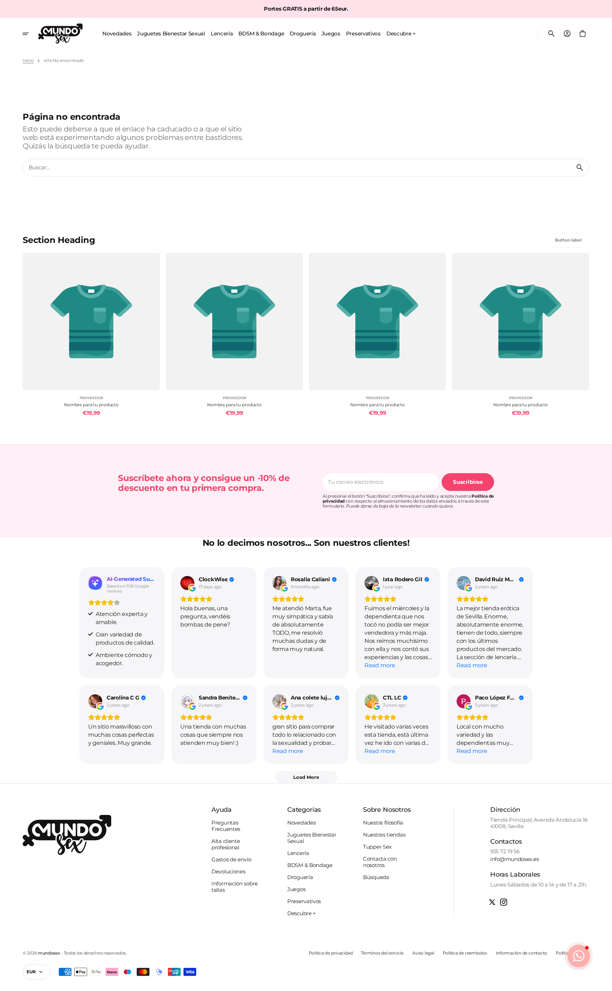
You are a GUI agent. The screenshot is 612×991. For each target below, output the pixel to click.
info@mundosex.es (514, 859)
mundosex (49, 953)
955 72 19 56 (504, 851)
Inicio (28, 60)
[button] (551, 33)
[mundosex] (60, 34)
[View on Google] (187, 583)
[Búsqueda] (580, 167)
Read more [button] (379, 665)
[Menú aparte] (30, 33)
